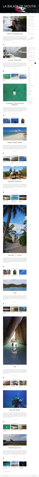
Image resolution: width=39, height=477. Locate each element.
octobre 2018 (29, 79)
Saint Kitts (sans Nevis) (14, 447)
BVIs (15, 366)
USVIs (14, 293)
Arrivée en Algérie (21, 79)
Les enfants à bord (30, 91)
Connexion (29, 99)
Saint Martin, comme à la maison (31, 33)
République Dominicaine (15, 181)
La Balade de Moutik (19, 6)
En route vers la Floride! (15, 60)
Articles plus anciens (7, 471)
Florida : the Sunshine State (15, 34)
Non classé (14, 32)
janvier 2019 (29, 75)
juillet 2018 (29, 83)
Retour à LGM (13, 312)
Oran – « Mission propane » (14, 275)
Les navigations (15, 141)
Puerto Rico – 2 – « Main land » (31, 26)
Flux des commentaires (30, 102)
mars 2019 (29, 72)
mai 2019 (29, 69)
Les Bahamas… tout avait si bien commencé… (15, 103)
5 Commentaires (25, 44)
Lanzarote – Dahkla (13, 386)
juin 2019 (29, 68)
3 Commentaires (25, 303)
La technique (29, 87)
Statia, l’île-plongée (14, 410)
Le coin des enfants (30, 90)
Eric (4, 44)
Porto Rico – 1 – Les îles (14, 255)
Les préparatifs (29, 94)
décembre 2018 (29, 76)
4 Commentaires (25, 377)
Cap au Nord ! (21, 312)
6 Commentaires (25, 115)
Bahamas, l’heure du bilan (14, 79)
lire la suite (15, 42)
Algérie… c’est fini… (5, 200)
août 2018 (29, 82)
